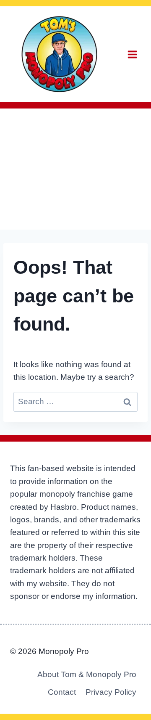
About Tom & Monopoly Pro (86, 674)
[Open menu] (132, 54)
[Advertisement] (75, 169)
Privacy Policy (111, 692)
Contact (62, 692)
